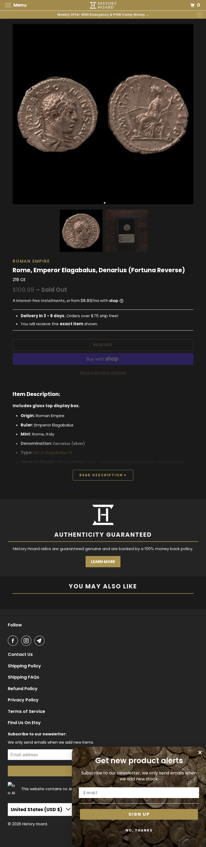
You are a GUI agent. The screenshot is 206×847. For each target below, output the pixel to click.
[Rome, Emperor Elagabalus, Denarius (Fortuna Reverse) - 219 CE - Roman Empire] (58, 114)
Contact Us (20, 654)
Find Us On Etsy (24, 723)
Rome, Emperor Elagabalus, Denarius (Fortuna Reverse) (99, 270)
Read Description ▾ (103, 475)
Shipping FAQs (23, 677)
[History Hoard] (103, 5)
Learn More (103, 561)
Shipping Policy (24, 666)
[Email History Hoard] (40, 641)
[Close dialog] (200, 752)
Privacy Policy (23, 700)
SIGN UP (139, 814)
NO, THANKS (139, 830)
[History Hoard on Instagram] (27, 641)
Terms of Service (26, 711)
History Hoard (34, 824)
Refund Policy (23, 689)
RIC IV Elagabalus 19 (53, 452)
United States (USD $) (37, 809)
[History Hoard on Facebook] (14, 641)
